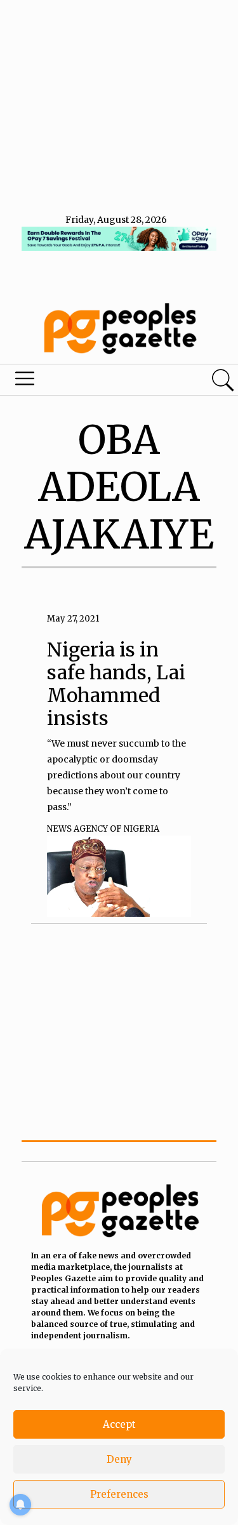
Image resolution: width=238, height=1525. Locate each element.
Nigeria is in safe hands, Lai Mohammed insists (116, 683)
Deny (119, 1459)
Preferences (119, 1494)
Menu (81, 381)
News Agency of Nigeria (103, 828)
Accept (119, 1424)
